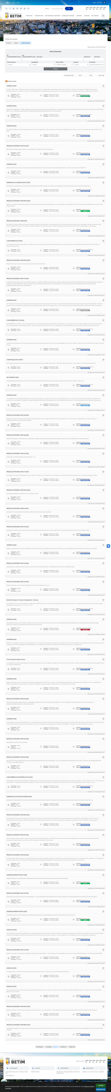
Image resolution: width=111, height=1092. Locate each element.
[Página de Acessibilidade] (28, 8)
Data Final (97, 56)
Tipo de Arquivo (11, 62)
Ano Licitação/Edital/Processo (29, 56)
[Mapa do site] (24, 8)
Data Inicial (87, 56)
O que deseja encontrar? (58, 6)
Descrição (39, 56)
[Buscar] (69, 8)
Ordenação (92, 62)
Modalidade (34, 62)
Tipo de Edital (59, 62)
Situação (76, 62)
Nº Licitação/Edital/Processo (14, 56)
